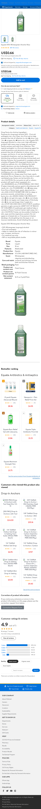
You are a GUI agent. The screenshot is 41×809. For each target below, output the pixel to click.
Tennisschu (31, 3)
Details (17, 108)
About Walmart (7, 699)
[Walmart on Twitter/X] (7, 791)
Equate (31, 128)
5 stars (3, 645)
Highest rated (26, 661)
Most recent (13, 661)
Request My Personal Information (12, 770)
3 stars (3, 650)
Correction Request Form (12, 607)
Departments (8, 7)
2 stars (3, 652)
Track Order (15, 689)
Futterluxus (24, 3)
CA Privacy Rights (7, 767)
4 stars (3, 647)
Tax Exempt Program (8, 755)
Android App (6, 783)
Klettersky (5, 3)
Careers (4, 702)
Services (17, 7)
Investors (5, 708)
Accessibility (6, 749)
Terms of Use (6, 761)
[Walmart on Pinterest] (15, 791)
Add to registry (30, 113)
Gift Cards (5, 733)
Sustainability (6, 711)
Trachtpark (11, 3)
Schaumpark (37, 3)
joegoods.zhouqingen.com (24, 62)
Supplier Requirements (9, 714)
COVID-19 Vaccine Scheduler (11, 740)
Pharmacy (5, 743)
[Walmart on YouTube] (11, 791)
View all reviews (8, 638)
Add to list (11, 113)
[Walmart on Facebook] (3, 791)
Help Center (33, 686)
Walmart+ (5, 730)
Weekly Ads (28, 689)
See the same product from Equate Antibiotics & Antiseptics (24, 477)
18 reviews (16, 48)
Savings (25, 7)
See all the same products (31, 590)
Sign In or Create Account (15, 686)
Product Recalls (7, 751)
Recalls (4, 746)
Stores (4, 724)
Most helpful (7, 666)
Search (36, 670)
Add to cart (20, 80)
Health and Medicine (22, 128)
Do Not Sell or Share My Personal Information (16, 773)
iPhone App (5, 780)
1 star (3, 654)
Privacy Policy (6, 764)
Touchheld (17, 3)
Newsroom (5, 705)
